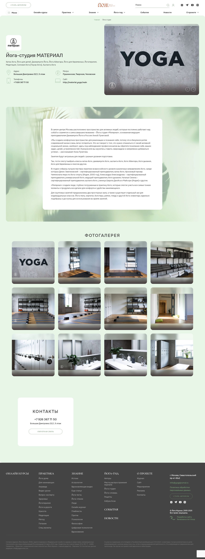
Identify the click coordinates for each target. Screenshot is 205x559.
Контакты (141, 495)
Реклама (141, 490)
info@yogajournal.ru (179, 483)
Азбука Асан (110, 501)
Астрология (77, 482)
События (144, 13)
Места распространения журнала (115, 483)
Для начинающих (46, 482)
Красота (42, 511)
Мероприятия (143, 486)
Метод (41, 519)
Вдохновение (78, 532)
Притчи (75, 515)
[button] (188, 89)
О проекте (191, 13)
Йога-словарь (110, 493)
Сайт (139, 482)
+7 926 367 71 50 (21, 82)
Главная (97, 20)
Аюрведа (43, 486)
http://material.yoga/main (75, 82)
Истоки (75, 478)
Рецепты (108, 497)
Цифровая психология (82, 528)
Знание (92, 13)
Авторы (107, 478)
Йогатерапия (45, 503)
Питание (43, 523)
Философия (77, 523)
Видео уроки (44, 490)
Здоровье (43, 499)
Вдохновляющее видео (82, 486)
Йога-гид (118, 13)
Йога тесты (77, 495)
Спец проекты (45, 528)
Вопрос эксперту (46, 495)
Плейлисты (77, 511)
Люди (74, 503)
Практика (66, 13)
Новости (167, 13)
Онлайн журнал (79, 507)
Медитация (44, 515)
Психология (77, 519)
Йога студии (110, 488)
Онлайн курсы (40, 13)
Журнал (140, 478)
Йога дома (43, 478)
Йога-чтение (77, 499)
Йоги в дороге (45, 507)
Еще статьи (77, 490)
